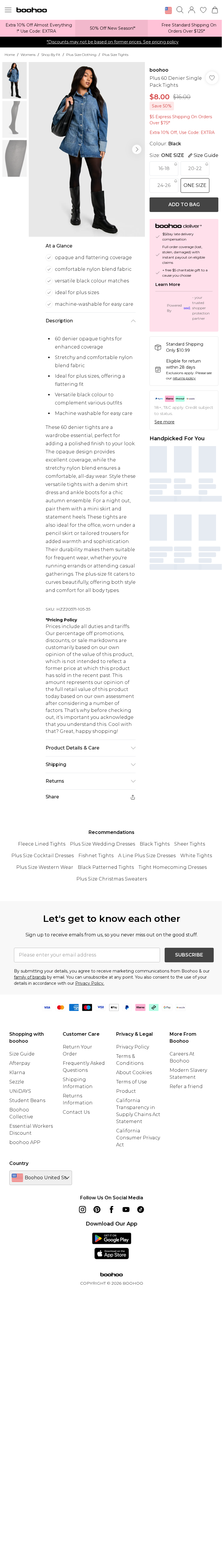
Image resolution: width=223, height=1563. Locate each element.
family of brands (30, 977)
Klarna (17, 1072)
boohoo (159, 70)
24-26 (163, 185)
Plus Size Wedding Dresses (102, 844)
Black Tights (155, 844)
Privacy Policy (132, 1047)
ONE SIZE (195, 185)
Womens (28, 54)
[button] (168, 10)
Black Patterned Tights (106, 867)
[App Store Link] (111, 1246)
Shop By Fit (50, 54)
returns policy (184, 378)
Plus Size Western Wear (44, 867)
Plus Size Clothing (81, 54)
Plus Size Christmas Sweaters (111, 879)
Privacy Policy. (89, 983)
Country (18, 1163)
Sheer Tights (189, 844)
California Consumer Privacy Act (138, 1138)
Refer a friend (186, 1086)
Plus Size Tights (115, 54)
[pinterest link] (96, 1209)
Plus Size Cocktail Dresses (42, 855)
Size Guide (22, 1054)
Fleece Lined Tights (41, 844)
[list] (87, 149)
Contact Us (76, 1112)
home (10, 54)
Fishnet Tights (96, 855)
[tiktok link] (140, 1209)
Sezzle (16, 1082)
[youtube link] (126, 1209)
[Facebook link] (111, 1209)
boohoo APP (24, 1142)
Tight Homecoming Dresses (173, 867)
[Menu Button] (8, 9)
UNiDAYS (20, 1091)
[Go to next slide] (136, 149)
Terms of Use (131, 1082)
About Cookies (134, 1072)
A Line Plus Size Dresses (147, 855)
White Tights (196, 855)
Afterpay (19, 1063)
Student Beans (27, 1100)
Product (126, 1091)
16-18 (164, 168)
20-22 (195, 168)
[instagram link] (82, 1209)
